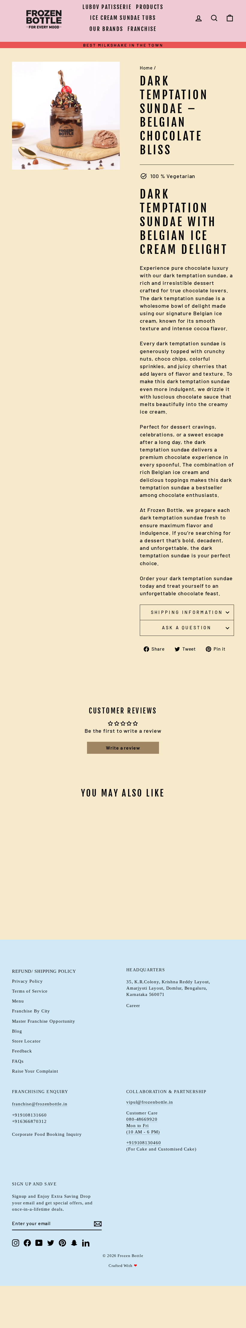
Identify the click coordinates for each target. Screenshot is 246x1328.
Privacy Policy (27, 981)
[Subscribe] (98, 1224)
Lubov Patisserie (106, 7)
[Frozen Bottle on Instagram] (15, 1242)
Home (146, 67)
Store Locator (26, 1040)
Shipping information (187, 612)
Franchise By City (31, 1010)
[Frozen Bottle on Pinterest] (62, 1242)
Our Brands (106, 29)
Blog (17, 1031)
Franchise (142, 29)
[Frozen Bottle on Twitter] (50, 1242)
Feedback (22, 1050)
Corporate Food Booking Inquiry (47, 1134)
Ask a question (187, 627)
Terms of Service (30, 991)
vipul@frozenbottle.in (149, 1102)
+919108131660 (29, 1114)
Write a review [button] (123, 747)
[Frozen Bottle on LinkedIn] (85, 1242)
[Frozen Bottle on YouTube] (39, 1242)
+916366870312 (29, 1121)
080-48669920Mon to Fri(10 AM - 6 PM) (143, 1125)
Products (150, 7)
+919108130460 (143, 1142)
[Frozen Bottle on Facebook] (27, 1242)
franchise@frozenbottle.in (40, 1103)
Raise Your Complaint (35, 1071)
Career (133, 1005)
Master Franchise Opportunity (43, 1021)
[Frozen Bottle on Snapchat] (74, 1242)
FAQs (18, 1061)
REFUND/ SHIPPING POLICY (44, 971)
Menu (18, 1000)
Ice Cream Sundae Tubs (123, 17)
